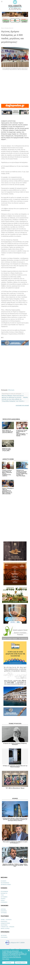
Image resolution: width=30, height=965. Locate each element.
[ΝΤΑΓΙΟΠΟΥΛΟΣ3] (15, 106)
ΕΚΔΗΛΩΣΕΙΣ (4, 921)
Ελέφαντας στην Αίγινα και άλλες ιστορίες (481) (6, 449)
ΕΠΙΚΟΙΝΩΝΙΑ (4, 937)
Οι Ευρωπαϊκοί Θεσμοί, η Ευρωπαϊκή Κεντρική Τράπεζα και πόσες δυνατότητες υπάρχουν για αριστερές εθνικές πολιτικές (15, 819)
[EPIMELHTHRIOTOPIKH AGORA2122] (15, 343)
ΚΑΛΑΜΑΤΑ (3, 881)
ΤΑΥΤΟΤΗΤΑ (4, 935)
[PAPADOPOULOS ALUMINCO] (15, 112)
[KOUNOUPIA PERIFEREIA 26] (15, 614)
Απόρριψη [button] (8, 962)
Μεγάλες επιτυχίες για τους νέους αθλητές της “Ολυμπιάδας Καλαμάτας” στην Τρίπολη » (15, 399)
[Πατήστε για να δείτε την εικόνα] (15, 57)
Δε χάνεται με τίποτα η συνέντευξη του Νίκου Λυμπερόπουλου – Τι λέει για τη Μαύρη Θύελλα (21, 433)
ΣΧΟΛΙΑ (3, 900)
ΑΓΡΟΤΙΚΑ (3, 909)
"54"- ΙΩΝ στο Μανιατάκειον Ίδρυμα (15, 788)
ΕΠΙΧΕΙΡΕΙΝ (4, 911)
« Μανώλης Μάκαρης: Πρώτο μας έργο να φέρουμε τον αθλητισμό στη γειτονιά (12, 395)
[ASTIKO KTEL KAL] (15, 653)
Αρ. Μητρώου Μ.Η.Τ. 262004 (17, 942)
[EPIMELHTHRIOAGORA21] (15, 712)
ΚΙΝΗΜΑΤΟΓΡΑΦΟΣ (5, 923)
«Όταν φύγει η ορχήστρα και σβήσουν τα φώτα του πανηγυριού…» (15, 842)
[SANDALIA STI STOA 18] (15, 551)
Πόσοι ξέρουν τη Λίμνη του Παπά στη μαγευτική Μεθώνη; (7, 431)
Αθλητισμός (11, 390)
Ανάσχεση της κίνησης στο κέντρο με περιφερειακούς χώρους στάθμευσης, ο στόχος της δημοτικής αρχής (21, 473)
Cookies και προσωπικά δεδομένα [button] (11, 957)
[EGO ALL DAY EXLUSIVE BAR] (15, 15)
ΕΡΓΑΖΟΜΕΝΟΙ (4, 891)
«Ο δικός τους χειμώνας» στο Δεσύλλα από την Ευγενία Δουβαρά (15, 766)
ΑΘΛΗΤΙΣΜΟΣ (4, 925)
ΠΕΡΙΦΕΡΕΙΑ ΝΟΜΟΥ (6, 884)
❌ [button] (29, 950)
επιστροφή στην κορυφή (22, 405)
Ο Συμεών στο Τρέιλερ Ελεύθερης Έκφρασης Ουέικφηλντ (15, 744)
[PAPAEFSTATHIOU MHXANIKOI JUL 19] (15, 697)
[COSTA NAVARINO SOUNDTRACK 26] (15, 574)
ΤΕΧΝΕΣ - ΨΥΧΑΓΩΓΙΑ (6, 919)
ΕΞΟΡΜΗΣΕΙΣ (4, 902)
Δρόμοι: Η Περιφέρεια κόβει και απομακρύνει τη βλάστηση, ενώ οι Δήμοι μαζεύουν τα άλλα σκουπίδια (8, 491)
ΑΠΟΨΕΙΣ (3, 898)
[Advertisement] (15, 87)
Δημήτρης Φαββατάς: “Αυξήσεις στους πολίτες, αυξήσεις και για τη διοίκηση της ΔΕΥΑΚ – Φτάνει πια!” (15, 865)
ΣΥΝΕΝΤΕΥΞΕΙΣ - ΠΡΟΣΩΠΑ (7, 926)
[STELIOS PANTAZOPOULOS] (15, 676)
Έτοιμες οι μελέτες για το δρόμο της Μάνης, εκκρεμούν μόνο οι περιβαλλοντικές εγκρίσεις (7, 473)
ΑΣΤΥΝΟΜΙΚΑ (4, 896)
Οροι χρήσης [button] (5, 959)
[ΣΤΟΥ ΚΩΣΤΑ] (15, 595)
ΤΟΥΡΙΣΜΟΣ (4, 912)
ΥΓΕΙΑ (2, 895)
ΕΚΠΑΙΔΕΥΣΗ (4, 893)
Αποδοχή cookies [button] (21, 962)
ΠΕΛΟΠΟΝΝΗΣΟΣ (5, 882)
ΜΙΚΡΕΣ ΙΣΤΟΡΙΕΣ (5, 928)
